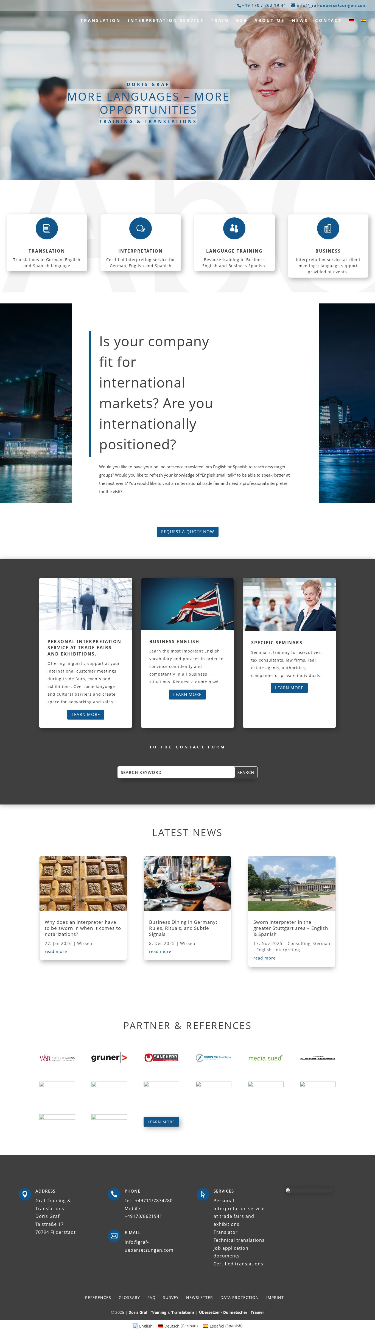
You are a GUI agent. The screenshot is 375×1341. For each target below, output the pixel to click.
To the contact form (187, 747)
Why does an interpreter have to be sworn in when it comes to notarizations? (83, 928)
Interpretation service (166, 20)
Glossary (129, 1297)
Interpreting (287, 949)
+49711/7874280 (154, 1201)
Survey (171, 1297)
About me (269, 20)
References (98, 1297)
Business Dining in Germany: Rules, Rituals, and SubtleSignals (183, 928)
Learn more (86, 714)
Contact (328, 20)
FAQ (151, 1297)
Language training (234, 251)
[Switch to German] (351, 24)
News (300, 20)
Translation (100, 20)
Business (328, 251)
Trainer (257, 1312)
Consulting (299, 943)
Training (158, 1312)
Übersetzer (209, 1312)
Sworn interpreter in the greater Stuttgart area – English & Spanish (290, 928)
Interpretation (140, 251)
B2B (241, 20)
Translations (183, 1312)
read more (56, 951)
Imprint (275, 1297)
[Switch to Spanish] (363, 24)
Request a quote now (187, 531)
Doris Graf (137, 1312)
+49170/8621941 (143, 1216)
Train (220, 20)
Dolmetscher (235, 1312)
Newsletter (199, 1297)
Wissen (84, 943)
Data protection (239, 1297)
